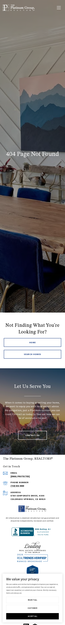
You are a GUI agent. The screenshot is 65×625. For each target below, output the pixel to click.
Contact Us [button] (32, 435)
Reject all (32, 600)
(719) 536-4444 (17, 485)
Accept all (32, 616)
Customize (32, 608)
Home (32, 342)
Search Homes (32, 354)
